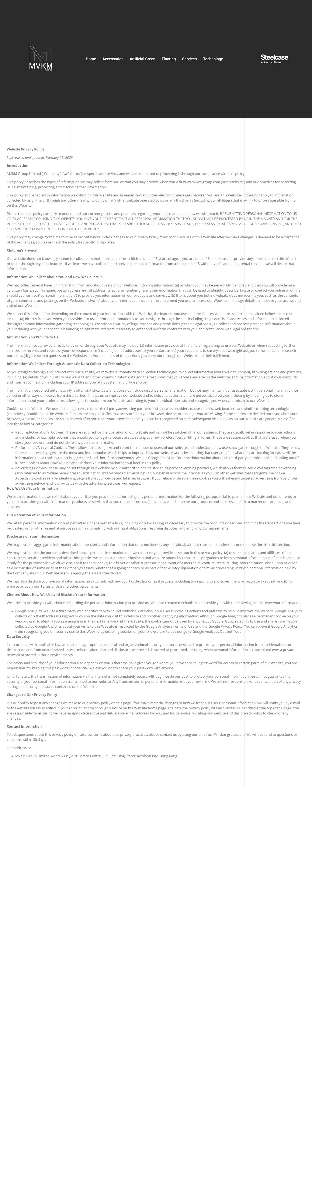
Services (189, 59)
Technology (213, 59)
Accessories (113, 59)
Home (91, 59)
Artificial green (142, 59)
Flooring (169, 59)
